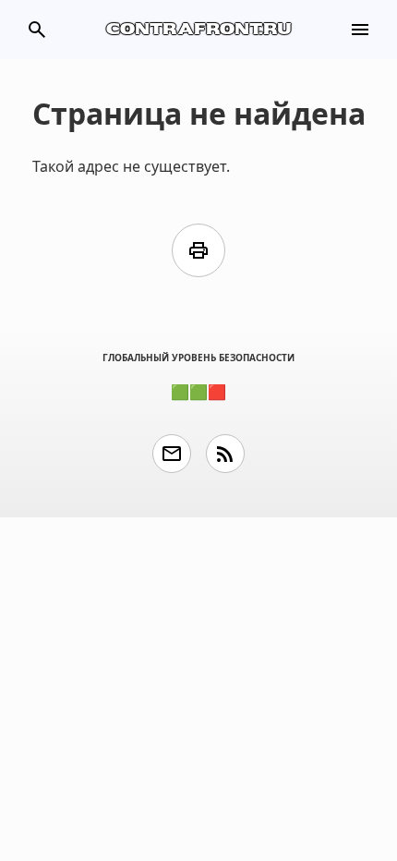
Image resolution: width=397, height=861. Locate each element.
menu (360, 29)
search (37, 29)
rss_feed (225, 454)
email (172, 454)
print (198, 250)
